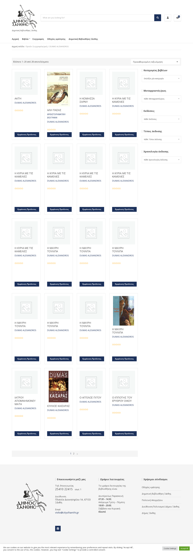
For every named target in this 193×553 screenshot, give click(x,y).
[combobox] (161, 78)
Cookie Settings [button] (170, 548)
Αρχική (15, 39)
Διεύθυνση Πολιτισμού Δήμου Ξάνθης (160, 506)
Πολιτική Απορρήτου (152, 500)
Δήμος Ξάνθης (149, 513)
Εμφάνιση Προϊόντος (26, 134)
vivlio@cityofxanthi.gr (67, 512)
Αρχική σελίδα (18, 46)
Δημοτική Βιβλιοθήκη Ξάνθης (83, 39)
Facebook (58, 528)
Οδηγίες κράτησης (56, 39)
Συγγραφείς (38, 39)
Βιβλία (25, 39)
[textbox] (161, 78)
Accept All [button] (184, 548)
